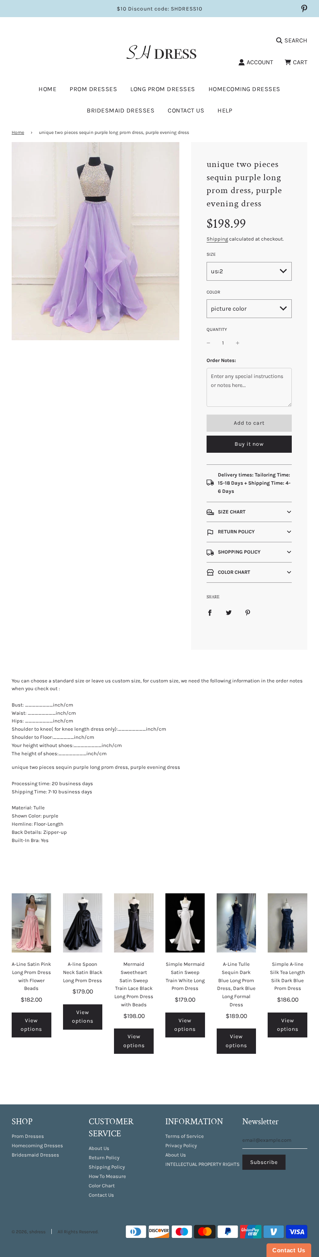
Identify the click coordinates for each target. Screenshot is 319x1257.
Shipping (217, 239)
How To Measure (107, 1176)
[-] (208, 343)
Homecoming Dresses (244, 89)
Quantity (217, 329)
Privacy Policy (181, 1145)
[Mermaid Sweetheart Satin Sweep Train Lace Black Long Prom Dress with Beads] (134, 922)
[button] (249, 512)
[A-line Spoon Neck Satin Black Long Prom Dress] (83, 922)
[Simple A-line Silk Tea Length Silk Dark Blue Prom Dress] (287, 922)
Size (211, 254)
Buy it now (249, 444)
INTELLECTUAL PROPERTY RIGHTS (202, 1164)
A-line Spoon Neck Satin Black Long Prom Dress (82, 972)
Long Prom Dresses (162, 89)
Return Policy (104, 1157)
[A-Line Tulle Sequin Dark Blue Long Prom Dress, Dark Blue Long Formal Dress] (236, 922)
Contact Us (186, 110)
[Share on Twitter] (229, 612)
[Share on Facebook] (210, 612)
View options (31, 1024)
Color (213, 292)
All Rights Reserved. (78, 1231)
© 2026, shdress (29, 1231)
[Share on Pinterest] (248, 612)
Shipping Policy (107, 1167)
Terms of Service (184, 1136)
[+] (238, 343)
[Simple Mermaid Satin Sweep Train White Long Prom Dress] (185, 922)
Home (47, 89)
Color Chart (102, 1185)
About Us (99, 1148)
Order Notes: (221, 360)
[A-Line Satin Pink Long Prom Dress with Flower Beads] (31, 922)
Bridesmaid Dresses (120, 110)
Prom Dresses (28, 1136)
